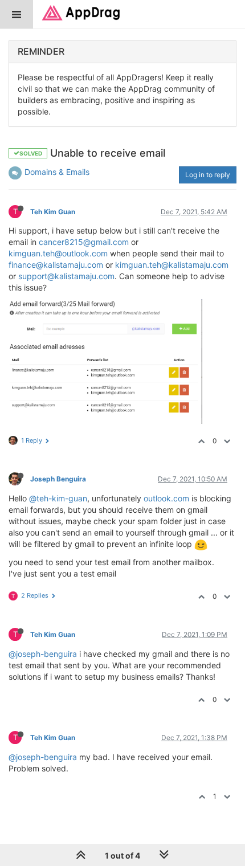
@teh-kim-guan (58, 498)
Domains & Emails (56, 172)
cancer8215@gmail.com (84, 242)
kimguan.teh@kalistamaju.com (171, 264)
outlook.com (166, 498)
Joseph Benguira (58, 479)
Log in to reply (207, 174)
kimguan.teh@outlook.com (58, 253)
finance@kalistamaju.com (56, 264)
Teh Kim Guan (52, 211)
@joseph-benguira (43, 654)
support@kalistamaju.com (66, 276)
